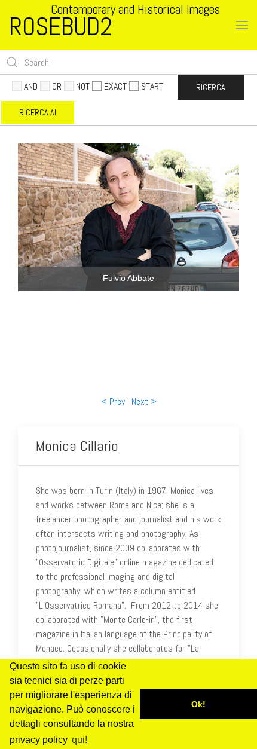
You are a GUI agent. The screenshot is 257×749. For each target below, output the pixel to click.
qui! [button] (79, 740)
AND (31, 86)
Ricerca (210, 87)
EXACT (115, 86)
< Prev (113, 401)
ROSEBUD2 (60, 26)
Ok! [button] (198, 704)
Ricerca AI (37, 112)
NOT (83, 86)
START (152, 86)
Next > (144, 401)
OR (57, 86)
